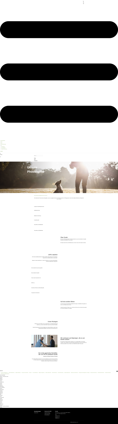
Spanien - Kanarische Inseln (4, 376)
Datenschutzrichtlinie (47, 413)
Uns (1, 145)
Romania (1, 391)
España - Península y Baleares (4, 406)
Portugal (1, 395)
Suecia (1, 401)
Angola (1, 398)
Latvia (1, 380)
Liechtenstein (2, 397)
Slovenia (1, 385)
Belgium (1, 378)
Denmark (1, 399)
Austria (1, 384)
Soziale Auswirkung (44, 195)
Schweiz (1, 377)
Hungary (1, 390)
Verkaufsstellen (3, 140)
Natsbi (2, 151)
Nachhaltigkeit (3, 147)
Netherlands (2, 386)
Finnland (1, 400)
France (1, 407)
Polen (1, 396)
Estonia (1, 388)
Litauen (1, 402)
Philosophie (3, 146)
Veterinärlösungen (3, 144)
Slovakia (1, 379)
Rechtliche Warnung (47, 412)
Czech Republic (2, 387)
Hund (1, 141)
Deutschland (2, 389)
